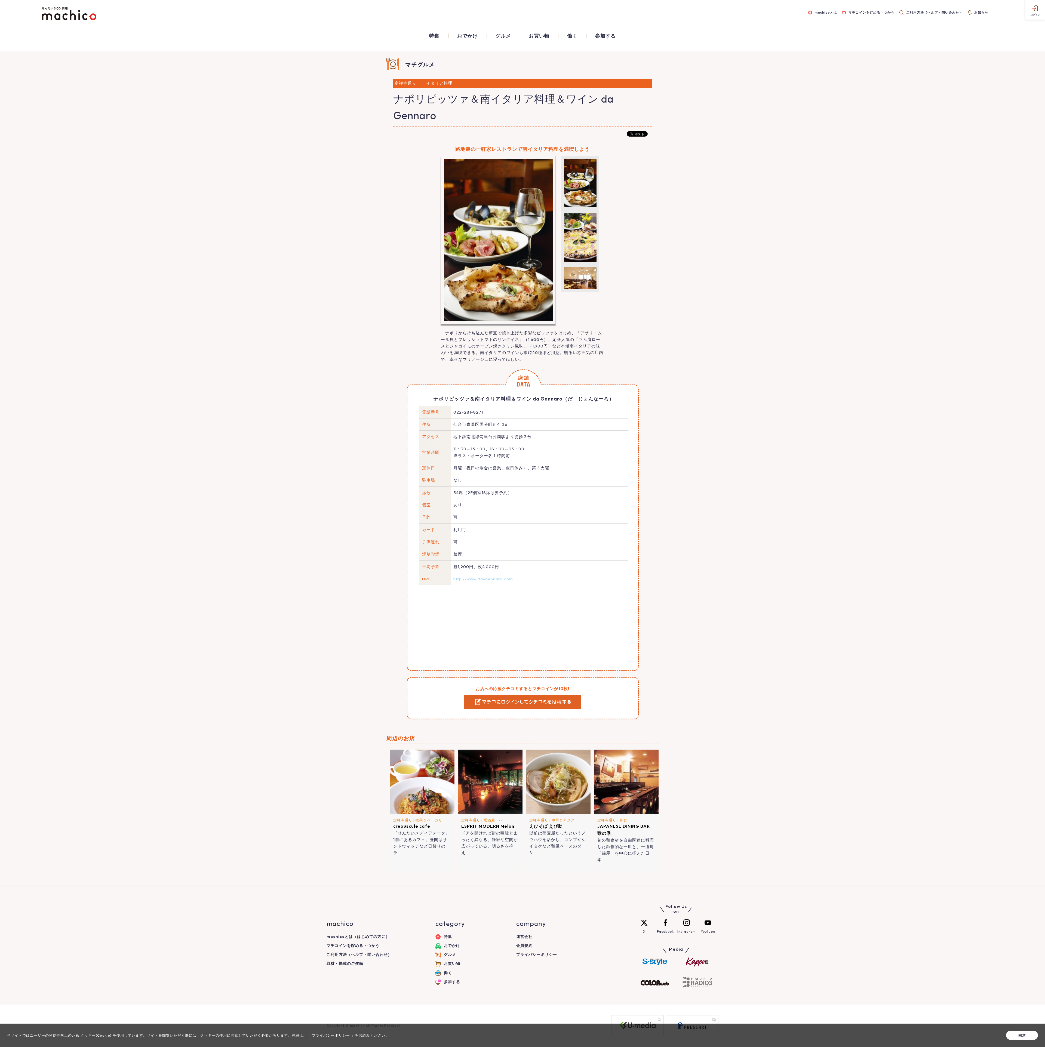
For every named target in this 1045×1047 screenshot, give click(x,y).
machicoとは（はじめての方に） (358, 936)
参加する (605, 35)
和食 (623, 820)
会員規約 (524, 945)
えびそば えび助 (546, 826)
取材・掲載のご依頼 (345, 963)
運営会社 (524, 936)
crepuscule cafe (411, 826)
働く (572, 35)
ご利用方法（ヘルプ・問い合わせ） (934, 12)
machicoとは (826, 12)
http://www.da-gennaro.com (483, 578)
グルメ (503, 35)
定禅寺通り (402, 820)
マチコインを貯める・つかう (872, 12)
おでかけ (467, 35)
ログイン (1035, 14)
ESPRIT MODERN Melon (487, 826)
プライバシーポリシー (536, 954)
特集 (434, 35)
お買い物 (539, 35)
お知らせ (981, 12)
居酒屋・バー (495, 820)
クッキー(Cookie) (96, 1035)
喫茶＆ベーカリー (431, 820)
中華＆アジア (563, 820)
